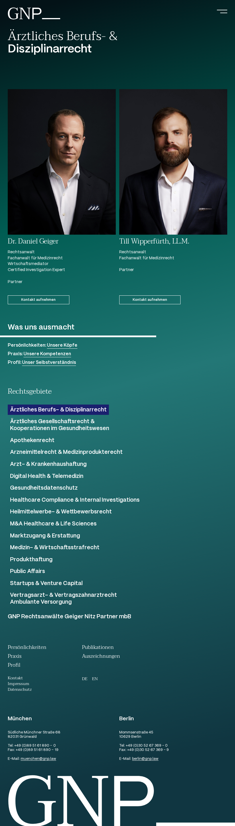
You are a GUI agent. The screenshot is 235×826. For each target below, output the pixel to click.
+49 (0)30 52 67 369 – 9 (148, 750)
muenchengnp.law (38, 759)
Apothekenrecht (32, 440)
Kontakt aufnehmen (38, 299)
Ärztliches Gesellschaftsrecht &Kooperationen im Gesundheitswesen (59, 425)
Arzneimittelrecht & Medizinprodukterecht (66, 452)
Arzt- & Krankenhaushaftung (48, 464)
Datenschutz (20, 690)
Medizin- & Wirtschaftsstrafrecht (54, 547)
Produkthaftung (31, 559)
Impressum (18, 684)
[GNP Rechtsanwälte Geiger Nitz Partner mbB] (34, 18)
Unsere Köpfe (62, 345)
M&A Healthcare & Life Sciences (53, 524)
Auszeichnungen (101, 656)
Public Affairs (27, 571)
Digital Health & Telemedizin (46, 476)
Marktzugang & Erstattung (45, 536)
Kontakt (15, 678)
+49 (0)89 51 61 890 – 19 (37, 750)
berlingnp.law (145, 759)
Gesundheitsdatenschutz (44, 488)
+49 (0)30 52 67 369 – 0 (147, 745)
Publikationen (98, 648)
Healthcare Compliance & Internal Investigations (75, 500)
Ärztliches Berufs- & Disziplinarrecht (58, 410)
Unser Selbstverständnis (49, 362)
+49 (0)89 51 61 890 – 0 (35, 745)
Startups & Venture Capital (46, 583)
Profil (14, 665)
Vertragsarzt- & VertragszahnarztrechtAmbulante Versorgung (63, 599)
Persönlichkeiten (27, 648)
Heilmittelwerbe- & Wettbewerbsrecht (61, 512)
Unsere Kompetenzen (47, 354)
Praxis (14, 656)
